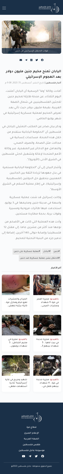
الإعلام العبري (31, 433)
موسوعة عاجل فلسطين (31, 450)
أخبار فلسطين (53, 83)
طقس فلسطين (31, 445)
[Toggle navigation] (4, 8)
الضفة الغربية (31, 439)
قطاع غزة (31, 427)
